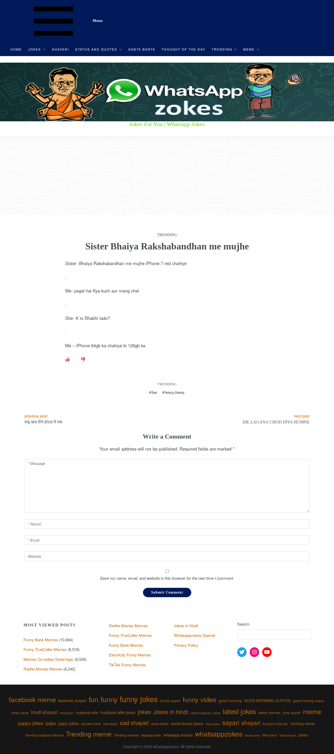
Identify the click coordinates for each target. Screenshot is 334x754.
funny (109, 699)
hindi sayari (20, 712)
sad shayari (134, 723)
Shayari (60, 49)
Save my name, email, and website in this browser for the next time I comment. (167, 578)
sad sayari (110, 723)
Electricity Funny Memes (130, 654)
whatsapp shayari (178, 735)
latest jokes (239, 711)
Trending (222, 49)
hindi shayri (67, 713)
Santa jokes (213, 724)
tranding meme (302, 723)
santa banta (160, 723)
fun (154, 392)
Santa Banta (141, 49)
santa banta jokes (187, 723)
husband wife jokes (117, 712)
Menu (98, 21)
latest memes (269, 712)
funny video (199, 699)
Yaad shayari (287, 735)
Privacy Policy (186, 645)
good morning (230, 700)
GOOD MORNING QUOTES (267, 700)
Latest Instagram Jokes (205, 713)
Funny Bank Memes (40, 639)
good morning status (308, 700)
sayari (230, 722)
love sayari (292, 712)
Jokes (34, 49)
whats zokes (252, 735)
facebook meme (32, 699)
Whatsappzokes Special (194, 635)
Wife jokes (269, 735)
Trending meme (88, 733)
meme (312, 711)
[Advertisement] (167, 175)
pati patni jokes (91, 724)
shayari (250, 722)
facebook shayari (72, 700)
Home (16, 49)
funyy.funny (175, 392)
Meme (249, 49)
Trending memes (126, 735)
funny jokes (139, 698)
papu (51, 723)
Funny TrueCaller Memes (45, 649)
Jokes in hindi (170, 712)
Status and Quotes (96, 49)
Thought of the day (183, 49)
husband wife (87, 712)
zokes (303, 735)
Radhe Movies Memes (42, 669)
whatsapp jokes (151, 735)
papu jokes (68, 723)
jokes (144, 712)
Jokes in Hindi (186, 625)
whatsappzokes (218, 733)
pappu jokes (30, 723)
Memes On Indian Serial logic (48, 659)
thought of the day (275, 723)
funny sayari (170, 700)
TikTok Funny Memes (127, 664)
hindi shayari (44, 712)
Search (243, 624)
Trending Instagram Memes (44, 735)
